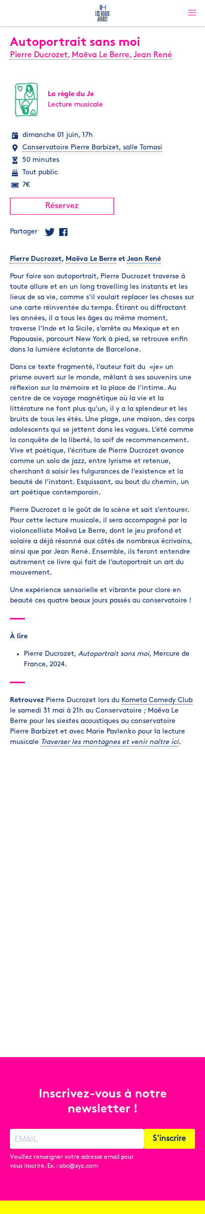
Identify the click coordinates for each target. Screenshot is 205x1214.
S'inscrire (169, 1139)
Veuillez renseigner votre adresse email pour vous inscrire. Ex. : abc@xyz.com (72, 1161)
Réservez (62, 206)
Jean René (152, 55)
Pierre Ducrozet (39, 55)
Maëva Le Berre (100, 55)
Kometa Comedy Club (157, 700)
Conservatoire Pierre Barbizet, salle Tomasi (92, 147)
